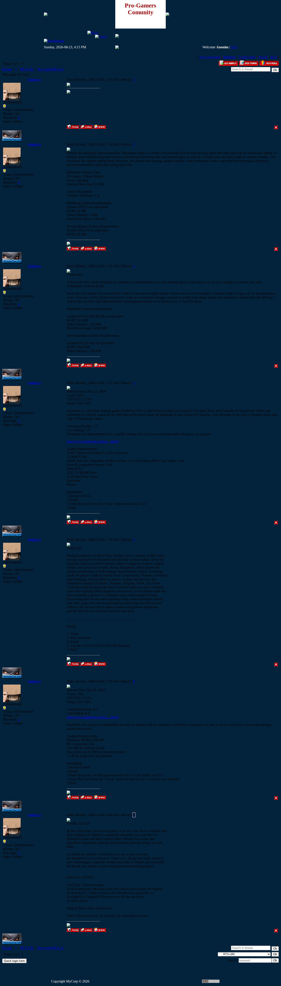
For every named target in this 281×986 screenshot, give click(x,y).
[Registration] (54, 41)
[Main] (92, 32)
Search (263, 57)
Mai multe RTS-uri (50, 69)
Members (229, 57)
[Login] (101, 36)
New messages (209, 57)
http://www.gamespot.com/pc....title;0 (93, 441)
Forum (6, 69)
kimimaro (34, 79)
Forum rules (247, 57)
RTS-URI (27, 69)
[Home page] (100, 127)
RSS (234, 47)
